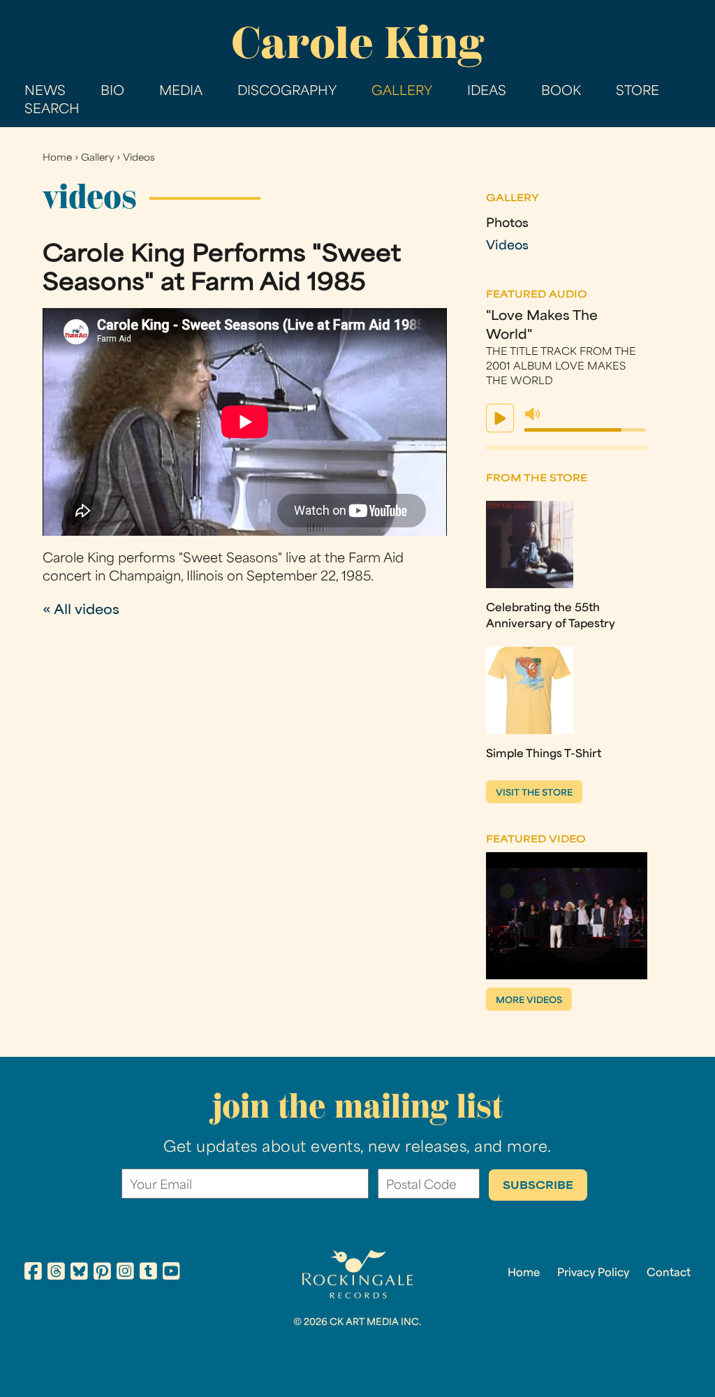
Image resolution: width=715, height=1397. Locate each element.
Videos (139, 158)
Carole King (357, 42)
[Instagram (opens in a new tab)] (125, 1273)
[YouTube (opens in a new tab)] (171, 1273)
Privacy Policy (593, 1273)
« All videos (81, 611)
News (45, 92)
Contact (669, 1273)
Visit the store (534, 793)
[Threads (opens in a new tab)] (56, 1273)
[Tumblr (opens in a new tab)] (148, 1273)
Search (52, 110)
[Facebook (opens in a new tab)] (33, 1273)
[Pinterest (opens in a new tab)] (102, 1273)
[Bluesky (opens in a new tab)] (79, 1273)
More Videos (529, 1001)
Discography (287, 92)
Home (57, 158)
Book (561, 92)
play (500, 418)
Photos (507, 224)
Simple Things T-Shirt (543, 754)
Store (637, 92)
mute (532, 414)
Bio (112, 92)
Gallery (401, 92)
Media (180, 92)
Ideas (486, 92)
